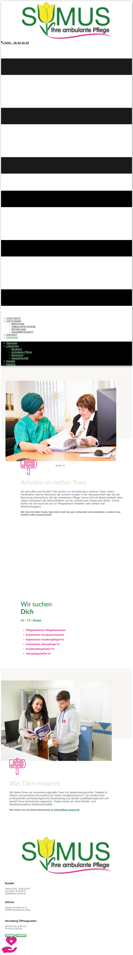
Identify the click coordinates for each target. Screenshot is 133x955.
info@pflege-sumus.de (66, 810)
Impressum (10, 936)
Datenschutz (21, 936)
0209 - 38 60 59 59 (16, 42)
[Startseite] (66, 40)
